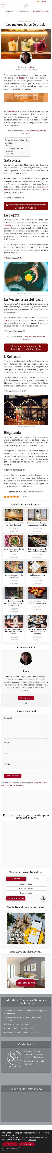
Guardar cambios (11, 1149)
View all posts (26, 698)
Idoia (31, 67)
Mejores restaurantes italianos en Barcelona (37, 602)
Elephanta (9, 154)
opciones (32, 1140)
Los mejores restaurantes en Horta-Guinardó (14, 524)
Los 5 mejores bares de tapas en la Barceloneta (37, 550)
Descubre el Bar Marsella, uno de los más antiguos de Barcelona (14, 603)
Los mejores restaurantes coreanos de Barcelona (37, 524)
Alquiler (16, 879)
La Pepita (8, 146)
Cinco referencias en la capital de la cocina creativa (37, 631)
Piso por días (26, 893)
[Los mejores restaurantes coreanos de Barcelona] (37, 514)
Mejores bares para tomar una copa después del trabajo (13, 631)
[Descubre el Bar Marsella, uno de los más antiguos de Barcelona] (14, 593)
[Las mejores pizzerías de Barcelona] (14, 540)
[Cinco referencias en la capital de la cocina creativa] (37, 621)
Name (7, 742)
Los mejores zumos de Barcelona (14, 576)
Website (7, 764)
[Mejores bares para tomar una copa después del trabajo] (14, 621)
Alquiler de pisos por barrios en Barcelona (21, 1032)
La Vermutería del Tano (14, 148)
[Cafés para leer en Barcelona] (37, 567)
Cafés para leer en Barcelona (37, 576)
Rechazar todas (26, 1144)
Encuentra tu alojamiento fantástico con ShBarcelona (26, 348)
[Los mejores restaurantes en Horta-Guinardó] (14, 514)
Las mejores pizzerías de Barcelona (14, 550)
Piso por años (26, 884)
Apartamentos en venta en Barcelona (19, 1028)
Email (7, 753)
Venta (36, 879)
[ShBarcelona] (26, 5)
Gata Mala (9, 143)
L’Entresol (9, 151)
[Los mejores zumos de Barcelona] (14, 567)
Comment (8, 718)
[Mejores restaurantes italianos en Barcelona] (37, 593)
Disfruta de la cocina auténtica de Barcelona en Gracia (27, 206)
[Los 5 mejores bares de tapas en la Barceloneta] (37, 540)
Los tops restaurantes (26, 21)
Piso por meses (26, 888)
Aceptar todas (10, 1144)
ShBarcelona (12, 111)
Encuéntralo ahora (16, 898)
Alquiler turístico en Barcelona (16, 1024)
